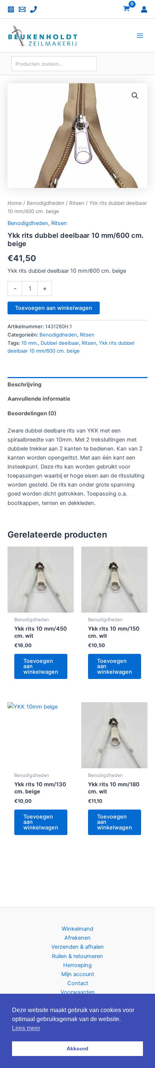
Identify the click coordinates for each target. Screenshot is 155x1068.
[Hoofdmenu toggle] (139, 35)
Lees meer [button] (26, 1028)
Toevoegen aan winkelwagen (53, 308)
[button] (135, 95)
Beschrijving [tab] (24, 384)
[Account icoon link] (144, 9)
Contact (77, 983)
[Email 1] (22, 9)
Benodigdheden (45, 203)
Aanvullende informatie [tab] (39, 398)
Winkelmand (77, 928)
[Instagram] (11, 9)
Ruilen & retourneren (77, 956)
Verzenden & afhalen (77, 946)
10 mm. (29, 343)
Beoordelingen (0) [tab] (32, 413)
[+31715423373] (33, 9)
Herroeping (77, 965)
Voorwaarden (78, 992)
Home (15, 203)
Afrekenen (77, 937)
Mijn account (77, 974)
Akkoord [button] (77, 1048)
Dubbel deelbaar (60, 343)
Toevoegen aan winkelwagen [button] (40, 666)
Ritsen (76, 203)
